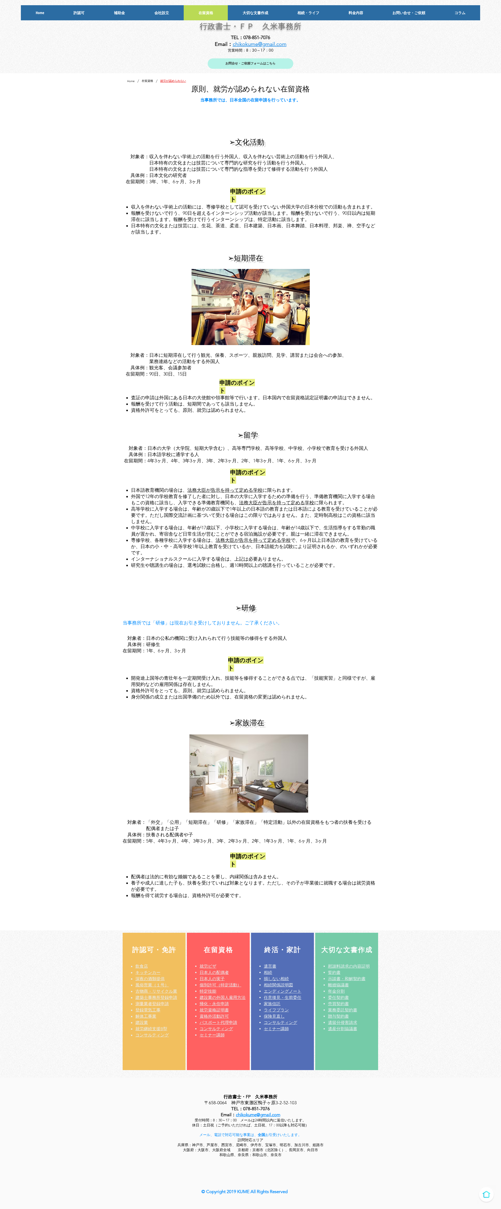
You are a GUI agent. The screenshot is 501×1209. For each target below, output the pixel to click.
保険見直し (274, 1016)
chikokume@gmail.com (260, 44)
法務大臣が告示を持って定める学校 (225, 490)
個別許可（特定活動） (220, 985)
